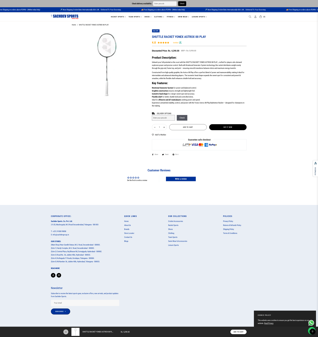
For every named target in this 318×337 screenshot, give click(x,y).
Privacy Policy (228, 221)
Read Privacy (268, 323)
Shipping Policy (228, 229)
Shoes (170, 229)
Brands (126, 229)
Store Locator (129, 233)
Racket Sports (173, 225)
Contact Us (128, 237)
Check (182, 3)
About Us (127, 225)
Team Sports (172, 237)
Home (74, 25)
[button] (250, 17)
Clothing (171, 233)
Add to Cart (238, 332)
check (182, 117)
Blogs (126, 241)
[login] (255, 17)
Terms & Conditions (230, 233)
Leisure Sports (173, 245)
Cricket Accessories (175, 221)
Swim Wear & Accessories (177, 241)
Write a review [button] (181, 179)
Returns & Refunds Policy (232, 225)
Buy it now (228, 127)
